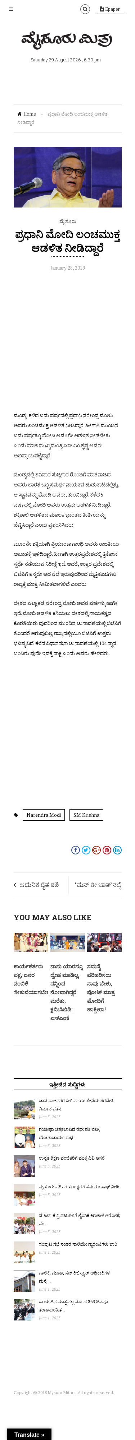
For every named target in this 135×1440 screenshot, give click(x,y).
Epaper (112, 9)
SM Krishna (86, 814)
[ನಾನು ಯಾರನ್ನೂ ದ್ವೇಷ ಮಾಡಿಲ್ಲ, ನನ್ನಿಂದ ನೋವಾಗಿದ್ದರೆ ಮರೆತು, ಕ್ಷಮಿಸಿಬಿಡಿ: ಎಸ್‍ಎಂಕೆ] (67, 950)
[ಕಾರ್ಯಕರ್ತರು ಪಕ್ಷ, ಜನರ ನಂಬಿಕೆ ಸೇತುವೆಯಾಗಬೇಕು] (31, 950)
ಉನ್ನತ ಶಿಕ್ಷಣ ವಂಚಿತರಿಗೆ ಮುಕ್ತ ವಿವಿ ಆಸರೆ (72, 1158)
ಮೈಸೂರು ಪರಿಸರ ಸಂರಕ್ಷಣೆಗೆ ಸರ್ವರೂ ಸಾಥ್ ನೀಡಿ (79, 1186)
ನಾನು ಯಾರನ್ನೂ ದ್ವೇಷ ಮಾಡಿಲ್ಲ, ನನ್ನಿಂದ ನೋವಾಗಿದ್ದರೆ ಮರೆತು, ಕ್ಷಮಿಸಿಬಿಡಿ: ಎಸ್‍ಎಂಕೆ (66, 992)
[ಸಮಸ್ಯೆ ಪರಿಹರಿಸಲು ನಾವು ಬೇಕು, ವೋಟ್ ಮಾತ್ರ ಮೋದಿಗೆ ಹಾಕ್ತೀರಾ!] (104, 950)
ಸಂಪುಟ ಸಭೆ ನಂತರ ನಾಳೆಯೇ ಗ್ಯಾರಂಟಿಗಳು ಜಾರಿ (78, 1244)
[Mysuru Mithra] (67, 41)
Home (29, 114)
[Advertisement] (67, 343)
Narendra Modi (44, 814)
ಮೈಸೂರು (67, 221)
